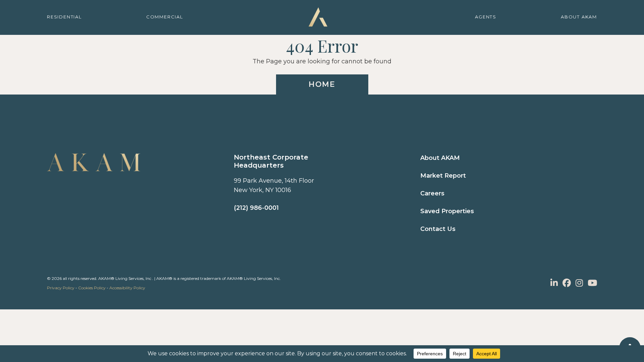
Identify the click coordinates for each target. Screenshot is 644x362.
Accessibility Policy (127, 287)
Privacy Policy (60, 287)
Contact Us (437, 229)
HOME (322, 84)
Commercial (164, 16)
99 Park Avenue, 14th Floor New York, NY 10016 (274, 185)
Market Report (443, 175)
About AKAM (440, 158)
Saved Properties (447, 211)
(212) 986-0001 (256, 208)
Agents (485, 16)
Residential (64, 16)
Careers (432, 193)
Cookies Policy (92, 287)
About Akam (579, 16)
